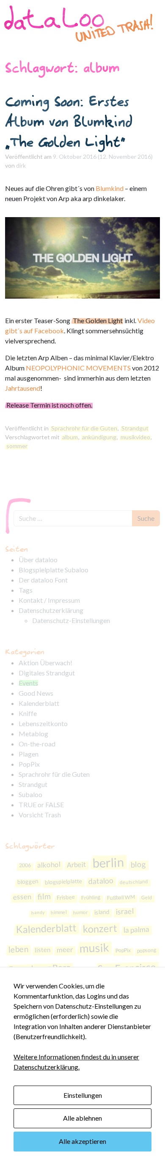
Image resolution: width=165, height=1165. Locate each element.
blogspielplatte (63, 881)
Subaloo (30, 794)
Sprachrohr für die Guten (84, 428)
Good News (36, 693)
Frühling (90, 897)
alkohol (49, 864)
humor (80, 912)
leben (18, 949)
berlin (108, 863)
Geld (146, 897)
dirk (21, 165)
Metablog (33, 733)
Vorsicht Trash (40, 815)
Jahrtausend (22, 388)
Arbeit (77, 864)
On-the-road (37, 744)
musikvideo (135, 437)
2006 (25, 865)
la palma (136, 929)
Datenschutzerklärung (51, 610)
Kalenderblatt (39, 703)
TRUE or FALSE (41, 804)
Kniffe (28, 713)
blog (138, 864)
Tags (26, 590)
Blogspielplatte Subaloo (53, 570)
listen (43, 950)
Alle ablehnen (82, 1118)
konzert (99, 928)
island (102, 911)
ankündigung (99, 437)
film (43, 896)
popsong (147, 950)
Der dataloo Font (43, 580)
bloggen (27, 881)
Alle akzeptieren (82, 1141)
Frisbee (65, 897)
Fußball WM (121, 897)
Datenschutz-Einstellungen (71, 620)
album (70, 437)
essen (22, 896)
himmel (59, 912)
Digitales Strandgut (47, 673)
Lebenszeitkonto (43, 723)
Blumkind (110, 188)
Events (28, 683)
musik (94, 948)
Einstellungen (82, 1095)
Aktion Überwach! (45, 663)
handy (37, 912)
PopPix (29, 764)
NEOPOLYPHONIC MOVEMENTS (78, 368)
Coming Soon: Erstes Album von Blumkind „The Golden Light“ (68, 121)
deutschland (133, 882)
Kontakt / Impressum (49, 600)
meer (65, 949)
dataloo (100, 881)
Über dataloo (38, 559)
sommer (17, 445)
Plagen (28, 754)
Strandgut (134, 428)
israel (125, 911)
